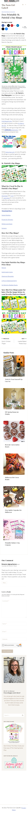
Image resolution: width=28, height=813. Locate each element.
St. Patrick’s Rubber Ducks (10, 285)
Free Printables (6, 11)
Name (4, 624)
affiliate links (14, 86)
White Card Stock (7, 224)
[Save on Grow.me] (21, 25)
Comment (5, 601)
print (11, 196)
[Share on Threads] (3, 29)
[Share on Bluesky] (6, 29)
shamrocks (11, 130)
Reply (4, 582)
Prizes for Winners (7, 219)
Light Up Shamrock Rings (9, 280)
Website (4, 639)
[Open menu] (23, 5)
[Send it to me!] (14, 733)
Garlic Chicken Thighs (6, 341)
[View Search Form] (25, 4)
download (5, 196)
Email (4, 631)
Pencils (4, 267)
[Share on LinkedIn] (17, 25)
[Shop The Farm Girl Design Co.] (14, 763)
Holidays (12, 11)
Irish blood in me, (7, 121)
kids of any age (10, 152)
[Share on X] (8, 25)
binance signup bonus (9, 564)
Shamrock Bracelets (8, 276)
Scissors (4, 228)
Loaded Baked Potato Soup (22, 341)
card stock (6, 198)
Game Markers (6, 215)
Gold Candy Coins (7, 272)
